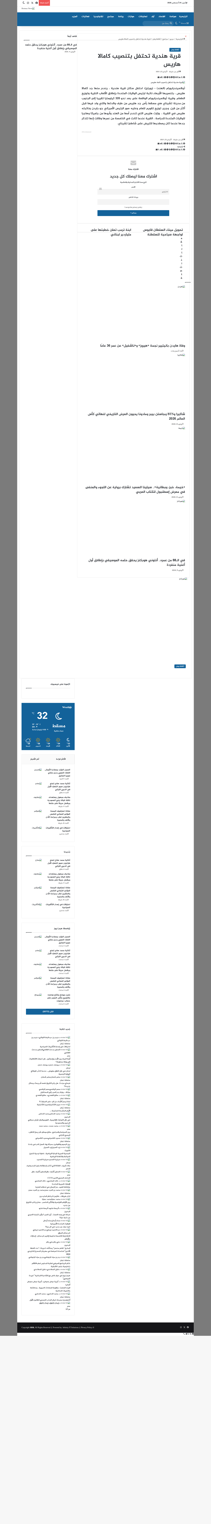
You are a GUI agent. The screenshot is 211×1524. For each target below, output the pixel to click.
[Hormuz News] (28, 8)
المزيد (74, 17)
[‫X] (190, 1334)
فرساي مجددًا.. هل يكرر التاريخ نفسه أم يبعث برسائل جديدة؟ (49, 1085)
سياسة (172, 17)
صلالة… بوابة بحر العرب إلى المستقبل (55, 1092)
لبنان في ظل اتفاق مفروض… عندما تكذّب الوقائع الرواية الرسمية (50, 1073)
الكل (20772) (48, 1011)
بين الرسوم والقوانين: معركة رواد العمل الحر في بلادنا (49, 1144)
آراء (152, 17)
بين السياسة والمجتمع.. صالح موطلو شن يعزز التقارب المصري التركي (49, 1134)
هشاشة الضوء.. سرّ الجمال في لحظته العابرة (52, 1187)
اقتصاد (161, 17)
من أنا (68, 1309)
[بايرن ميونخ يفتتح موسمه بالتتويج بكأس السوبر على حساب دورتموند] (34, 999)
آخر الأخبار (34, 759)
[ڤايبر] (184, 1334)
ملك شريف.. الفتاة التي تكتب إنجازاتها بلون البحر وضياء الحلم (48, 1167)
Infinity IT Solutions (71, 1327)
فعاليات (85, 17)
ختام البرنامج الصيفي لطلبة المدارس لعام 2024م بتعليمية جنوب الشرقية (51, 1265)
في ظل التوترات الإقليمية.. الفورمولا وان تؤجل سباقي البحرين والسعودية (49, 1121)
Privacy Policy (86, 1327)
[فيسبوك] (192, 1334)
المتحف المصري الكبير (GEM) (59, 1178)
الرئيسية (183, 17)
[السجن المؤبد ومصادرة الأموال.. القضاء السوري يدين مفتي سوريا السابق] (34, 773)
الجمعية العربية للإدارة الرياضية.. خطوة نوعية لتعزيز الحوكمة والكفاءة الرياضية (49, 1155)
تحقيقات (143, 17)
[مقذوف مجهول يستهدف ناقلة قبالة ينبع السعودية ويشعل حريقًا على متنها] (34, 801)
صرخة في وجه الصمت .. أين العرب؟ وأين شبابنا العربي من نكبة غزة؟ (49, 1216)
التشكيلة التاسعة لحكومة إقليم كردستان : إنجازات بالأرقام (50, 1238)
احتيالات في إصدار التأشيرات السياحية (58, 829)
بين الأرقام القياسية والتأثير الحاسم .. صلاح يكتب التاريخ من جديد (48, 1204)
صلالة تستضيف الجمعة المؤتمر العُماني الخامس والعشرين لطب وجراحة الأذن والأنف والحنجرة (58, 815)
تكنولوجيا (98, 17)
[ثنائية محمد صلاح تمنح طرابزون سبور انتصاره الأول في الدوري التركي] (34, 787)
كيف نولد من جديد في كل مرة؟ (57, 1226)
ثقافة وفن (175, 49)
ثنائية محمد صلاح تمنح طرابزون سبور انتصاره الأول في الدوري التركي (59, 786)
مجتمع (110, 17)
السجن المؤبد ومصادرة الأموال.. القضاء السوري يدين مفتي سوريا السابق (57, 772)
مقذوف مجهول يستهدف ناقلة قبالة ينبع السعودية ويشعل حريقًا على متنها (58, 800)
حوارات (131, 17)
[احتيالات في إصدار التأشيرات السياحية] (34, 832)
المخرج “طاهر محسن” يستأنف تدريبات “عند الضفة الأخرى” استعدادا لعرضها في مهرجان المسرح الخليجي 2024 (49, 1251)
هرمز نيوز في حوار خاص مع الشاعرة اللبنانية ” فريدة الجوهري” (49, 1277)
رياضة (121, 17)
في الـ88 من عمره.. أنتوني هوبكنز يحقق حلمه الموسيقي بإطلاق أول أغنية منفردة (51, 47)
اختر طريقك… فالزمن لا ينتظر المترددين (54, 1196)
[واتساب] (188, 1334)
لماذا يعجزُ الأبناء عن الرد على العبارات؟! (54, 1101)
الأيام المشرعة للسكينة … (60, 1110)
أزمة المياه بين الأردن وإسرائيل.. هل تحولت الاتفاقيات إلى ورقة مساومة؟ (49, 1060)
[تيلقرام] (186, 1334)
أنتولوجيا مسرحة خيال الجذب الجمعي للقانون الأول (50, 1300)
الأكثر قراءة (61, 759)
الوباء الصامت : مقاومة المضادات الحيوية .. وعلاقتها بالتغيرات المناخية (50, 1289)
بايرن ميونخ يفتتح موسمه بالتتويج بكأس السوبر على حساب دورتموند (58, 998)
